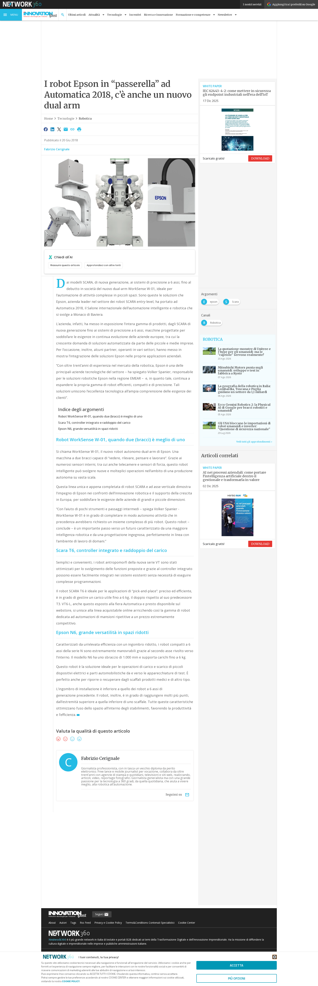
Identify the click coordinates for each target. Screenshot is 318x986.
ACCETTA (236, 965)
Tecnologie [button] (114, 14)
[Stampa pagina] (79, 129)
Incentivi (135, 14)
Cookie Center (186, 922)
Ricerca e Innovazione (158, 14)
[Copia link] (72, 129)
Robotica (85, 118)
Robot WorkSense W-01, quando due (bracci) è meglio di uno (100, 416)
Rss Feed (85, 922)
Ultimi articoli (77, 14)
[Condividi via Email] (66, 129)
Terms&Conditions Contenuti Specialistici (150, 922)
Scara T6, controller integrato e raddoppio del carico (94, 423)
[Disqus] (119, 861)
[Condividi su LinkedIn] (52, 129)
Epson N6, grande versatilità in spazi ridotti (88, 429)
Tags (73, 922)
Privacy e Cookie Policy (108, 922)
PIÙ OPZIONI (236, 978)
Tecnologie (65, 118)
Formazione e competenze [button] (193, 14)
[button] (11, 15)
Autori (63, 922)
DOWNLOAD (260, 158)
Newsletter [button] (225, 14)
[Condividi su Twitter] (59, 129)
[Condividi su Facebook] (46, 129)
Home (48, 118)
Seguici (99, 914)
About (52, 922)
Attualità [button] (94, 14)
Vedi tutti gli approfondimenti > (254, 441)
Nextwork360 (57, 939)
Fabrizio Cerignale (57, 149)
